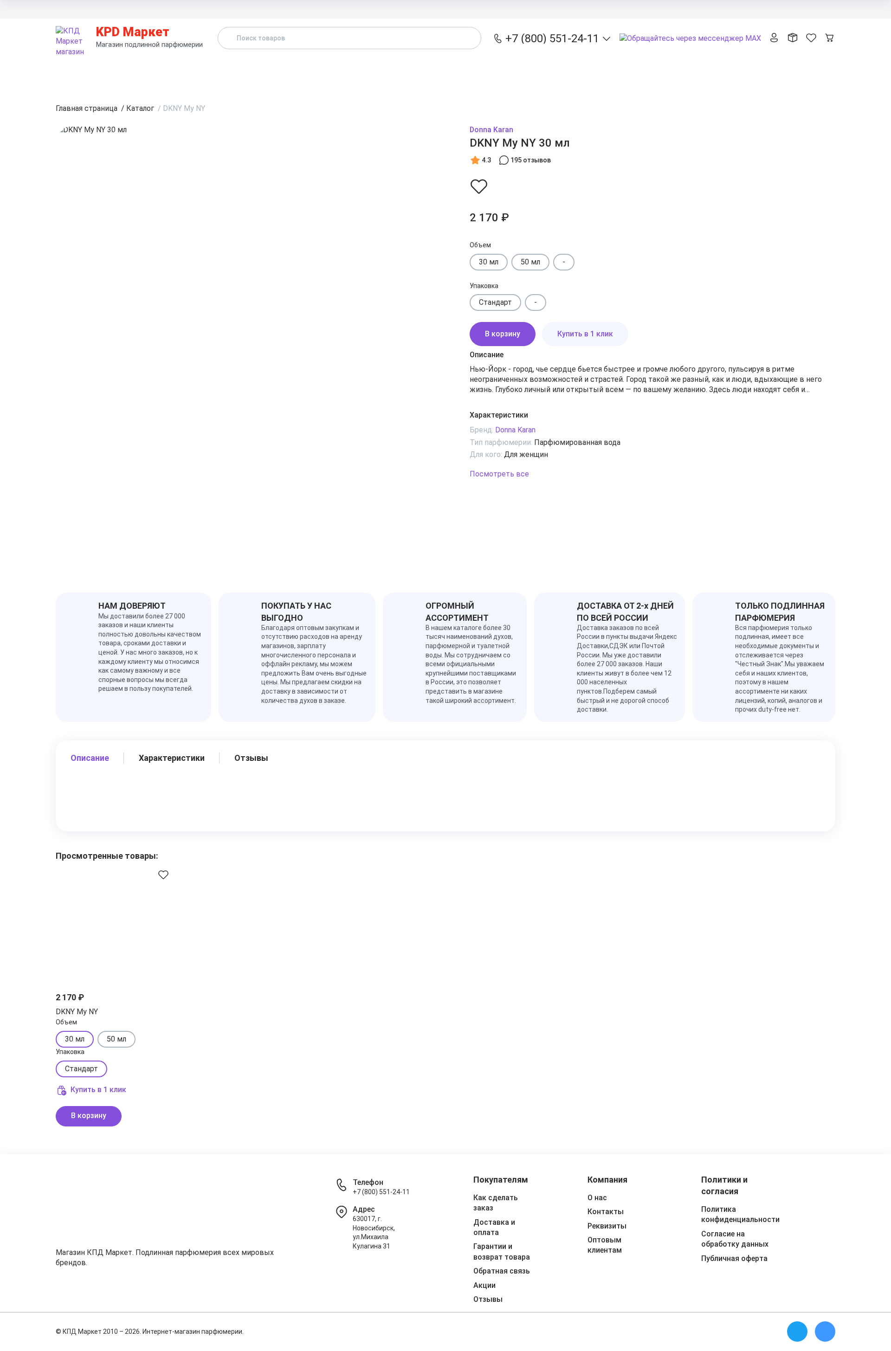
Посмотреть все (499, 474)
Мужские (498, 71)
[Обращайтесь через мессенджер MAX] (690, 38)
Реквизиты (607, 1226)
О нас (597, 1197)
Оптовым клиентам (724, 9)
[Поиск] (466, 38)
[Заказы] (792, 38)
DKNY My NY (77, 1011)
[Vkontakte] (825, 1331)
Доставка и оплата (609, 9)
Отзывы (664, 71)
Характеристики (172, 758)
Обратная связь (501, 1271)
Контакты (777, 9)
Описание (90, 758)
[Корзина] (829, 38)
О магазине (817, 9)
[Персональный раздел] (774, 38)
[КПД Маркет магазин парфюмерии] (73, 38)
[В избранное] (479, 186)
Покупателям (666, 9)
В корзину (502, 333)
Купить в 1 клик (585, 333)
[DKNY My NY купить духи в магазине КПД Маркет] (116, 922)
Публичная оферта (734, 1258)
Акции (582, 71)
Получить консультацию (784, 71)
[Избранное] (811, 38)
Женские (409, 71)
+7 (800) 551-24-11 (381, 1192)
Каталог (238, 71)
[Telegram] (797, 1331)
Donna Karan (491, 129)
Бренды (323, 71)
